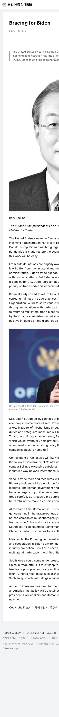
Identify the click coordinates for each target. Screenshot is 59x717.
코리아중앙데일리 (20, 4)
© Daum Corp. (10, 648)
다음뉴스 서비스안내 (13, 632)
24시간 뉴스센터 (35, 632)
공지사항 (51, 632)
